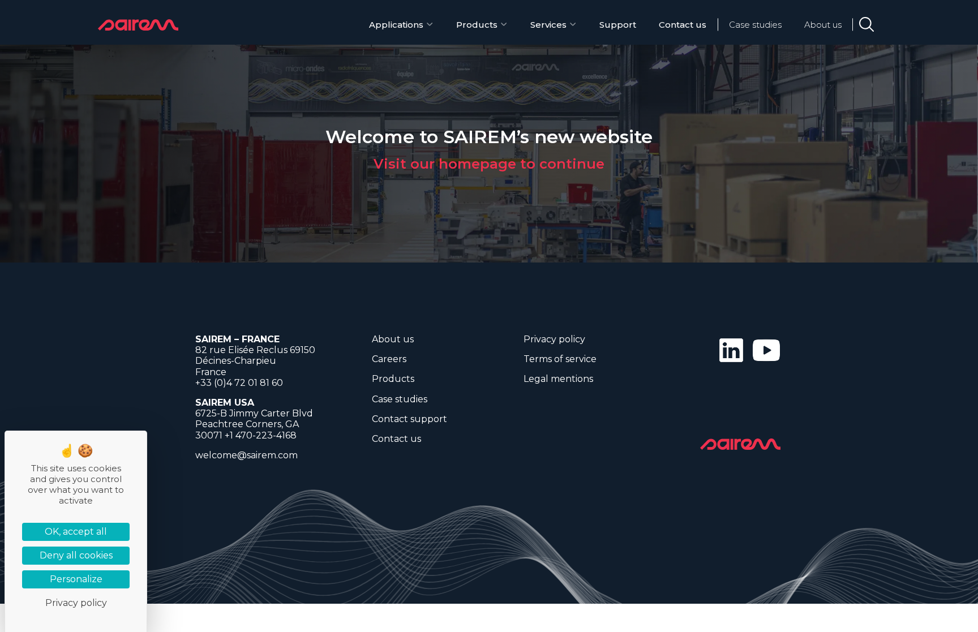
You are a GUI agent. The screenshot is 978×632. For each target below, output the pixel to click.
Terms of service (560, 359)
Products (476, 24)
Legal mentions (558, 378)
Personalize (76, 579)
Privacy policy (554, 339)
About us (823, 24)
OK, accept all (76, 531)
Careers (389, 359)
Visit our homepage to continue (489, 164)
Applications (396, 24)
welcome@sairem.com (246, 455)
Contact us (682, 24)
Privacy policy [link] (76, 602)
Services (548, 24)
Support (617, 24)
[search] (866, 24)
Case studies (755, 24)
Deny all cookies (76, 555)
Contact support (409, 419)
